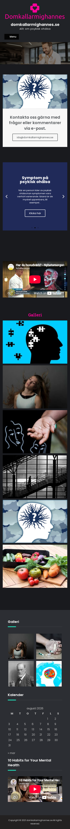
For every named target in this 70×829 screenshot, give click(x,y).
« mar (11, 753)
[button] (31, 227)
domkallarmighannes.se (35, 24)
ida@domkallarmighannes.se (35, 137)
